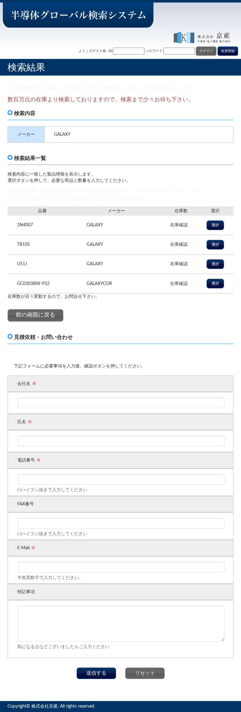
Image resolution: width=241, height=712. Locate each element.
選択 (215, 225)
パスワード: (154, 51)
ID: (111, 51)
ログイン (206, 51)
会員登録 (228, 51)
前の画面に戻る (35, 315)
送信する (96, 673)
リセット (145, 673)
